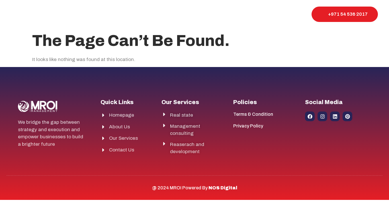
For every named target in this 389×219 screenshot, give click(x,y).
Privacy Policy (248, 125)
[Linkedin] (335, 116)
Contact (232, 14)
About (176, 14)
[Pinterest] (347, 116)
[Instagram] (322, 116)
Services (203, 14)
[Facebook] (310, 116)
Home (151, 14)
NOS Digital (222, 187)
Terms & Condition (253, 114)
